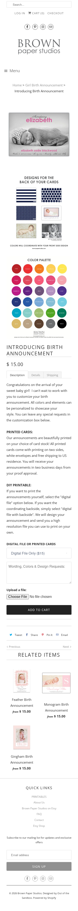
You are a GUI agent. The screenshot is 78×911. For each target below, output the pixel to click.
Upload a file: (16, 590)
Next (66, 647)
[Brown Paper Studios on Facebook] (27, 27)
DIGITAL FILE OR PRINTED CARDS (31, 544)
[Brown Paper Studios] (39, 47)
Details (35, 375)
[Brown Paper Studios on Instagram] (43, 27)
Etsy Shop (39, 826)
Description (17, 375)
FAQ (39, 814)
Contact (39, 820)
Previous (14, 647)
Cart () (37, 13)
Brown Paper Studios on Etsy (39, 808)
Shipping (52, 375)
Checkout (55, 13)
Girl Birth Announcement (44, 85)
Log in (20, 13)
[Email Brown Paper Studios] (51, 27)
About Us (39, 802)
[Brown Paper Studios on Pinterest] (35, 27)
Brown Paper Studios (30, 893)
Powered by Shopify (44, 897)
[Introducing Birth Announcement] (39, 135)
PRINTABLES (39, 797)
